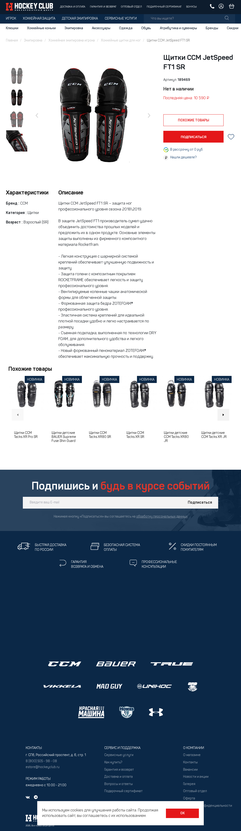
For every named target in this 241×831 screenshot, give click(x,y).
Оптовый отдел (131, 7)
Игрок (11, 19)
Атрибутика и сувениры (178, 28)
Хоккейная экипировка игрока (71, 40)
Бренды (212, 28)
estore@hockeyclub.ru (43, 767)
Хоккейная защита (39, 19)
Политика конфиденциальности (207, 806)
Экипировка (73, 28)
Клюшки (12, 28)
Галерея (189, 784)
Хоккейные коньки (41, 28)
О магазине (192, 755)
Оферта (189, 798)
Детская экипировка (80, 19)
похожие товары (193, 120)
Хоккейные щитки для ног (121, 40)
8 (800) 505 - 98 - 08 (41, 761)
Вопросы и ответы (118, 784)
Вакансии (190, 770)
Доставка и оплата (72, 7)
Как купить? (113, 762)
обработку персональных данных (162, 516)
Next (223, 415)
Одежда (126, 28)
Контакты (190, 762)
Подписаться (200, 503)
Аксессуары (101, 28)
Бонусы (191, 7)
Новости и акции (196, 777)
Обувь (146, 28)
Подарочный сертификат (164, 7)
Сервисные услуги (121, 19)
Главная (12, 40)
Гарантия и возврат (103, 7)
